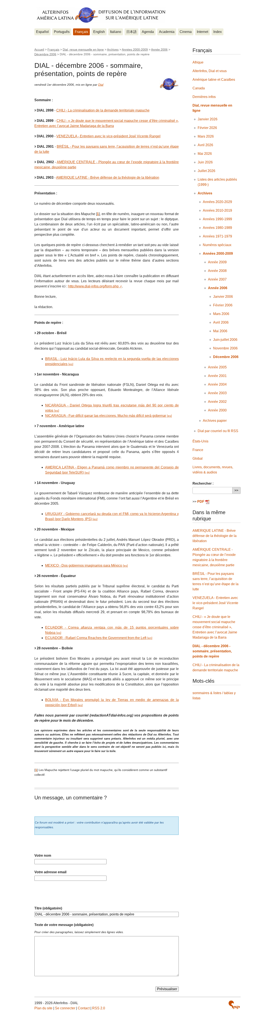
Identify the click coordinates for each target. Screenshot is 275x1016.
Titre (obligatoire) (48, 908)
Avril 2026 (205, 145)
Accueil (39, 49)
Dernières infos (204, 97)
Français (81, 32)
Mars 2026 (206, 136)
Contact (84, 1008)
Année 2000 (217, 410)
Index (217, 32)
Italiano (115, 32)
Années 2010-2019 (217, 210)
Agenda (148, 32)
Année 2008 (217, 271)
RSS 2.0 (98, 1008)
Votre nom (42, 855)
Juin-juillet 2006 (225, 339)
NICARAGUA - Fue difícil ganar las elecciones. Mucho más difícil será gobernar (105, 415)
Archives (113, 49)
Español (42, 32)
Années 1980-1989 (217, 228)
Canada (198, 88)
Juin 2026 (205, 162)
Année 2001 (217, 376)
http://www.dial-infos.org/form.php (93, 286)
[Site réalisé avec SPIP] (234, 1004)
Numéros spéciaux (217, 245)
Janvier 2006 (223, 296)
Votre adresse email (50, 872)
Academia (166, 32)
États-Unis (200, 441)
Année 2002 (217, 401)
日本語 (131, 32)
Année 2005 (217, 367)
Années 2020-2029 (217, 202)
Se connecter (65, 1008)
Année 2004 (217, 384)
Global (197, 458)
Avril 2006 (221, 322)
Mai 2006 (220, 331)
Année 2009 (217, 262)
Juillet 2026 (206, 171)
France (197, 450)
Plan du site (43, 1008)
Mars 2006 (221, 314)
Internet (202, 32)
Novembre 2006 (225, 348)
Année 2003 (217, 393)
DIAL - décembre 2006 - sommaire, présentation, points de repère (212, 651)
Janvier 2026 (207, 119)
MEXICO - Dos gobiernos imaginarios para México (83, 565)
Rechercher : (203, 483)
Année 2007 (217, 279)
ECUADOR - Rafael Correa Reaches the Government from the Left (95, 638)
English (99, 32)
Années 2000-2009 (135, 49)
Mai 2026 (205, 153)
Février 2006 (222, 305)
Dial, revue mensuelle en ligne (83, 49)
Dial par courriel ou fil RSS (218, 431)
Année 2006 (159, 49)
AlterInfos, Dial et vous (209, 71)
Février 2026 (207, 128)
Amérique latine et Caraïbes (213, 79)
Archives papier (215, 420)
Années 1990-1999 (217, 219)
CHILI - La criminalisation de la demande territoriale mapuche (103, 110)
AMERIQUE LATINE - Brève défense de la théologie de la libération (107, 177)
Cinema (186, 32)
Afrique (197, 62)
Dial (100, 84)
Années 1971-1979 (217, 236)
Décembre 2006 (45, 54)
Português (62, 32)
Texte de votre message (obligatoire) (63, 925)
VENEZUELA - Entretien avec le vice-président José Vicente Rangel (108, 136)
